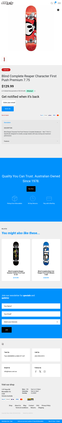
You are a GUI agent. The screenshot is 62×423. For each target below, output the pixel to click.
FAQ (37, 405)
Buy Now (31, 189)
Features (6, 141)
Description (7, 122)
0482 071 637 (20, 356)
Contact (31, 405)
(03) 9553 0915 (39, 356)
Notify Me (7, 109)
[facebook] (36, 371)
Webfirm (31, 413)
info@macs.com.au (10, 371)
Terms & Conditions (22, 408)
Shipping (41, 408)
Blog (24, 405)
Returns (33, 408)
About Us (18, 405)
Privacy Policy (46, 405)
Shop (10, 405)
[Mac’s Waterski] (7, 3)
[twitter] (40, 371)
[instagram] (45, 371)
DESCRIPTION (8, 128)
